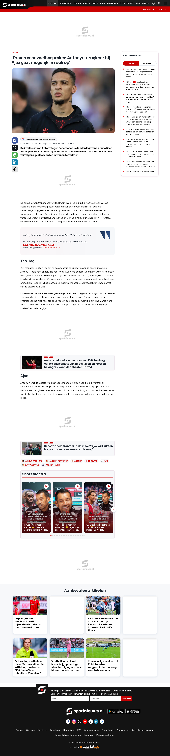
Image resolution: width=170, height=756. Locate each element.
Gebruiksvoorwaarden (142, 730)
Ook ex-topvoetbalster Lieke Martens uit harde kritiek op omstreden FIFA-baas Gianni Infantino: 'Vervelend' (29, 667)
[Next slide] (113, 509)
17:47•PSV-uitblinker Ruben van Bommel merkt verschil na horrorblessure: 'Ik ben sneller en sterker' (140, 143)
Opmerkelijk (142, 3)
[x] (15, 148)
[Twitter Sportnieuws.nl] (79, 721)
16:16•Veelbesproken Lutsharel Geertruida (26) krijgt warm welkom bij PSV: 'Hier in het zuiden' (140, 164)
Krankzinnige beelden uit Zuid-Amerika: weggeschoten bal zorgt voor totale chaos (103, 665)
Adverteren (55, 730)
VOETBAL (15, 53)
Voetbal (52, 3)
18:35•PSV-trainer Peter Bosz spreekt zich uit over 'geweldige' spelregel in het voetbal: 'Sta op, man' (140, 98)
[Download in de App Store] (132, 711)
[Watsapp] (15, 155)
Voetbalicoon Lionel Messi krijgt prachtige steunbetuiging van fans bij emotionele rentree (66, 665)
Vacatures (42, 730)
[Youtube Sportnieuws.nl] (85, 721)
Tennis (77, 3)
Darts (86, 3)
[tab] (51, 535)
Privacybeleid (108, 730)
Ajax (106, 461)
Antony (78, 461)
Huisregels (88, 735)
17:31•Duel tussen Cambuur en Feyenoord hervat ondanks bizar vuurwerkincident (140, 154)
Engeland (93, 461)
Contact (19, 730)
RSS (79, 730)
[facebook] (15, 140)
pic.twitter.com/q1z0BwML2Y (38, 244)
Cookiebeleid (123, 730)
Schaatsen (65, 3)
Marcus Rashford (33, 461)
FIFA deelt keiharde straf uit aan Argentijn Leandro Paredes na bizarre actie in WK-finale (103, 624)
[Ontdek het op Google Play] (115, 711)
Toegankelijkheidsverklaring (68, 735)
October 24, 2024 (52, 247)
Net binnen (148, 9)
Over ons (30, 730)
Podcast (163, 9)
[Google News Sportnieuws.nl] (102, 721)
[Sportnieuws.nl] (14, 4)
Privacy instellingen (105, 735)
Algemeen (147, 63)
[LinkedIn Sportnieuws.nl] (96, 721)
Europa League (32, 465)
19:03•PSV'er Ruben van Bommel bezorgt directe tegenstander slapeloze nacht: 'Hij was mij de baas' (140, 73)
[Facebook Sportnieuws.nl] (68, 721)
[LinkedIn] (15, 162)
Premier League (53, 465)
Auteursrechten (91, 730)
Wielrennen (98, 3)
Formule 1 (112, 3)
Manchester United (58, 461)
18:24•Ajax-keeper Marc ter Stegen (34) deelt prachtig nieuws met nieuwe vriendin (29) (140, 109)
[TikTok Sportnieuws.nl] (90, 721)
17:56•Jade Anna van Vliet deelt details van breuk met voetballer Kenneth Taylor (140, 132)
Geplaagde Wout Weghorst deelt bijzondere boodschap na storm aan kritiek (28, 623)
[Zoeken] (159, 3)
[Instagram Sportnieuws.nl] (74, 721)
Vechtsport (127, 3)
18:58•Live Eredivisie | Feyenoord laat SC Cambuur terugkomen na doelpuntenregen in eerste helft (140, 86)
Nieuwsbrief (68, 730)
